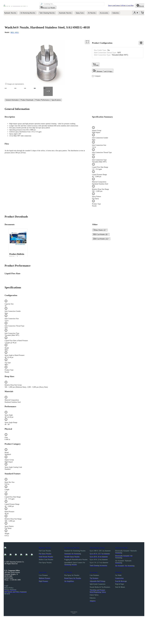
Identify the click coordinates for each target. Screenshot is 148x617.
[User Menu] (136, 13)
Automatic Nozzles (121, 548)
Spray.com (111, 5)
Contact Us (118, 5)
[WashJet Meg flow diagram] (25, 88)
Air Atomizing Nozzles (71, 548)
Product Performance (42, 100)
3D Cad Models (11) (101, 239)
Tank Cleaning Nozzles (97, 548)
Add (97, 65)
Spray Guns (42, 572)
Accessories (93, 572)
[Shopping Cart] (142, 13)
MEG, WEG (15, 32)
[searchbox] (73, 4)
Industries (118, 572)
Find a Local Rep (128, 5)
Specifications (56, 100)
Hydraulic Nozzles (45, 548)
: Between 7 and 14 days (104, 71)
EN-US (141, 6)
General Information (12, 100)
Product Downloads (27, 100)
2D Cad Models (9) (101, 234)
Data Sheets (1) (100, 230)
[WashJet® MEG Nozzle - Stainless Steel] (5, 88)
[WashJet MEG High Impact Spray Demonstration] (35, 88)
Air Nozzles (68, 572)
